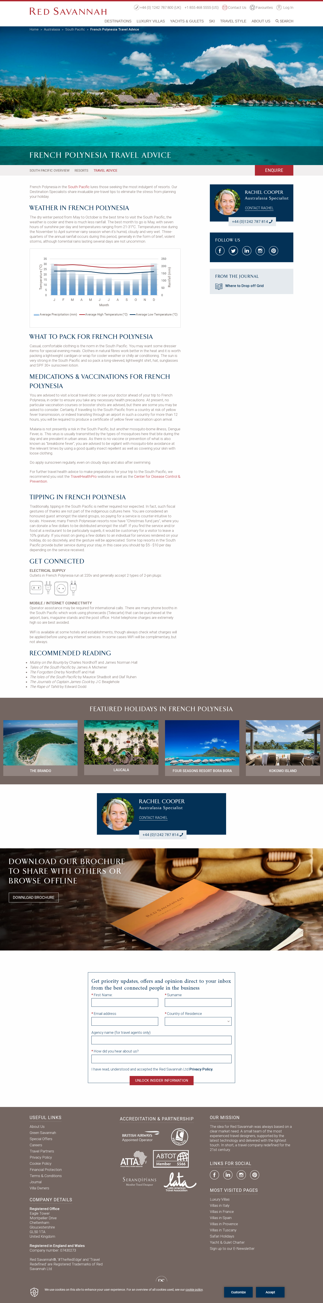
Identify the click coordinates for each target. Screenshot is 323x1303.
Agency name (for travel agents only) (121, 1032)
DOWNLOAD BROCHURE (33, 897)
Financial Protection (46, 1169)
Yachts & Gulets (187, 21)
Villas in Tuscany (223, 1230)
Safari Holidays (222, 1236)
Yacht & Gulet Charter (227, 1242)
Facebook (214, 1174)
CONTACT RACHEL (259, 208)
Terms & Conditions (46, 1176)
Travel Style (233, 21)
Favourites (264, 7)
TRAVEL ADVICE (105, 171)
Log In (287, 7)
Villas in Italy (219, 1205)
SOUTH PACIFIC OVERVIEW (49, 171)
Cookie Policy (40, 1163)
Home (34, 29)
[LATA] (180, 1181)
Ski (212, 21)
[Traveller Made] (139, 1181)
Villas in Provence (224, 1224)
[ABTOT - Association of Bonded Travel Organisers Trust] (171, 1158)
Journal (36, 1182)
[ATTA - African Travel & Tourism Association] (134, 1158)
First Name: (103, 995)
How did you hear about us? (116, 1051)
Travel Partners (42, 1151)
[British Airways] (142, 1136)
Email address (105, 1013)
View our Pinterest (273, 250)
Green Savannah (43, 1132)
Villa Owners (39, 1188)
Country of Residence (184, 1013)
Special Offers (41, 1139)
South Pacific (75, 29)
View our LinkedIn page (246, 250)
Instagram (241, 1174)
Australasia (52, 29)
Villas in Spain (221, 1218)
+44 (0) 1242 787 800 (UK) (160, 7)
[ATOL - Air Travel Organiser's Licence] (179, 1136)
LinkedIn (227, 1174)
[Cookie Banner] (161, 1292)
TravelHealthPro (84, 476)
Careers (36, 1145)
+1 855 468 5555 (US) (202, 7)
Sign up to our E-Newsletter (232, 1248)
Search (286, 21)
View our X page (233, 250)
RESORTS (81, 171)
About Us (261, 21)
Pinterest (254, 1174)
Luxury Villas (151, 21)
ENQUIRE (274, 170)
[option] (161, 95)
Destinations (118, 21)
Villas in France (222, 1211)
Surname (174, 995)
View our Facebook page (220, 250)
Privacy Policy (41, 1157)
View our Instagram (260, 250)
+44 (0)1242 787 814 (250, 221)
